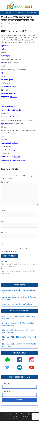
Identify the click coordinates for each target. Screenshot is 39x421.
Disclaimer (31, 414)
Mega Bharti (9, 13)
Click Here (13, 97)
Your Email (6, 383)
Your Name (7, 391)
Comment (5, 182)
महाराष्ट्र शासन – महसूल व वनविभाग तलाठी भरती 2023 (17, 304)
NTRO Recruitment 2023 (10, 27)
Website (16, 93)
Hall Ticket (31, 13)
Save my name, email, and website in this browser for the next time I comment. (19, 250)
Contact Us (25, 416)
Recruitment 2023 (23, 27)
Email (3, 221)
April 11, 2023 (6, 24)
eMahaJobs (11, 419)
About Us (15, 416)
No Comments (18, 24)
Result (20, 13)
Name (3, 210)
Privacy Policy (20, 414)
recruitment (26, 37)
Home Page (9, 414)
